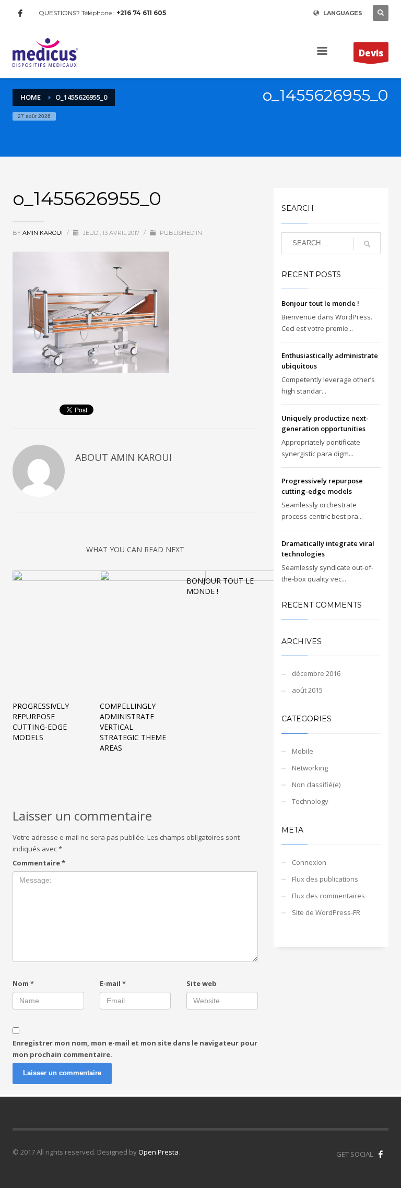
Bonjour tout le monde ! (320, 303)
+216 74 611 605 (141, 13)
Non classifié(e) (316, 784)
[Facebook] (20, 13)
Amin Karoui (43, 232)
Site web (201, 983)
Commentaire (39, 863)
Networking (310, 768)
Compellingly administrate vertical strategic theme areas (133, 727)
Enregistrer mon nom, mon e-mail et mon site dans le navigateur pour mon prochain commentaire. (135, 1048)
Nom (23, 983)
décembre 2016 (316, 673)
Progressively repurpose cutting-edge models (41, 721)
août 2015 (307, 690)
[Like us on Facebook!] (380, 1154)
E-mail (113, 983)
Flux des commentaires (328, 895)
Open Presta (158, 1152)
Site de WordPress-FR (326, 912)
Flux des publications (325, 879)
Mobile (302, 751)
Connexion (309, 862)
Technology (310, 801)
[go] (367, 244)
